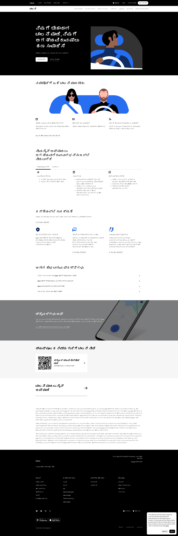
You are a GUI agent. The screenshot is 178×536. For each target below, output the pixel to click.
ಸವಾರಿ (40, 3)
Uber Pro (121, 9)
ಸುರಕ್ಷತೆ (129, 9)
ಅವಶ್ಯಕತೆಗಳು (90, 9)
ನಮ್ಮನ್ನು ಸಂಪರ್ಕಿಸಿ (141, 9)
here (167, 526)
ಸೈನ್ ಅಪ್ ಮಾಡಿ (143, 3)
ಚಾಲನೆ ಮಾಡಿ (47, 3)
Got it (172, 531)
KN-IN (117, 3)
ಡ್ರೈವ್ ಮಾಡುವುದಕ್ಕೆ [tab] (43, 167)
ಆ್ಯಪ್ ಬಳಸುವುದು (102, 9)
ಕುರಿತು (65, 3)
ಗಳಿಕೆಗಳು (113, 9)
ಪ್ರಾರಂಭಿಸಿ (41, 59)
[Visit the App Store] (54, 520)
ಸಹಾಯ (123, 3)
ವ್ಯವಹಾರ (57, 3)
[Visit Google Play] (42, 520)
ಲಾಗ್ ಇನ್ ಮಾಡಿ (132, 3)
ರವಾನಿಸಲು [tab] (55, 167)
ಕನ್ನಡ (128, 511)
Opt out (164, 531)
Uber (32, 3)
